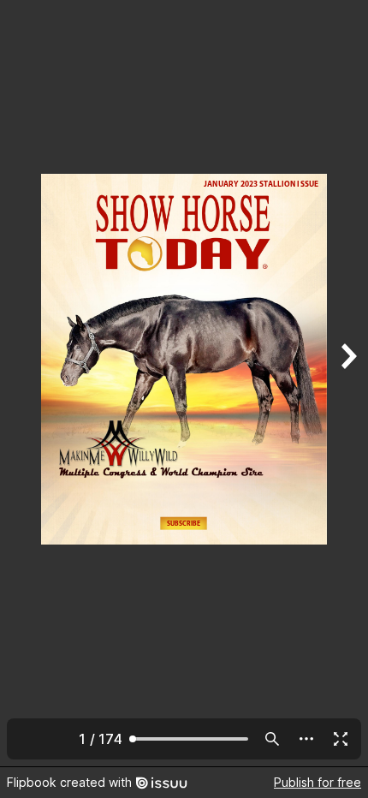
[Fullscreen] (340, 739)
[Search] (272, 739)
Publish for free (317, 782)
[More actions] (306, 739)
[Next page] (347, 383)
